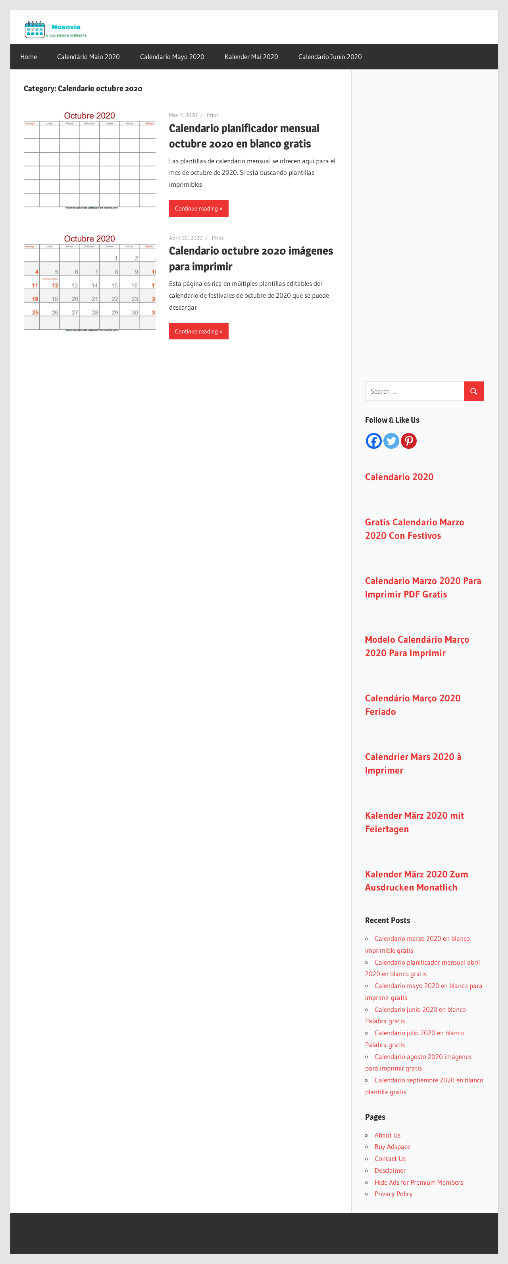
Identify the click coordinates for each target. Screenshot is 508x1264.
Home (28, 56)
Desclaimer (390, 1170)
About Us (387, 1135)
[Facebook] (374, 441)
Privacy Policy (394, 1193)
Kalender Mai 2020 (251, 56)
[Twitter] (391, 441)
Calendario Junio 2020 (330, 56)
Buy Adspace (392, 1146)
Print (212, 115)
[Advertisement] (424, 235)
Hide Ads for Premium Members (419, 1182)
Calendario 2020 (399, 477)
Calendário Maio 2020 (88, 56)
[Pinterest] (409, 441)
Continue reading (196, 208)
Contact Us (390, 1158)
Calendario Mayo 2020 (172, 56)
